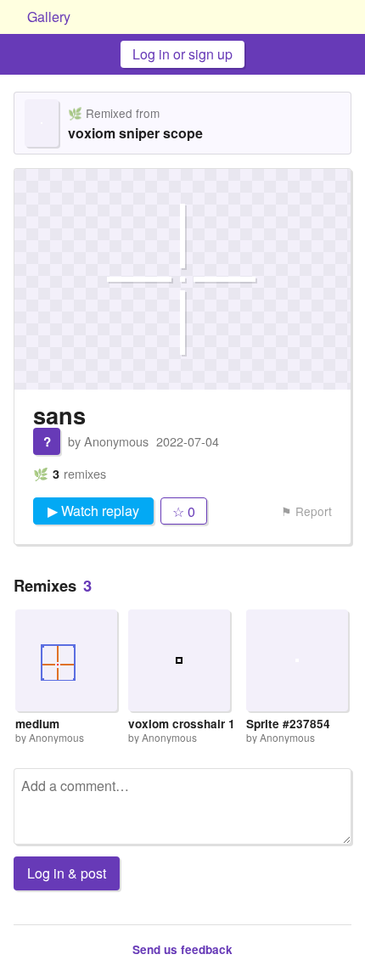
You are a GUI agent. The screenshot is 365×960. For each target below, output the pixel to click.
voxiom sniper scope (135, 133)
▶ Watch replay (93, 510)
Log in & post (66, 873)
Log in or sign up (182, 54)
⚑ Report (306, 510)
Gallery (48, 16)
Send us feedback (182, 949)
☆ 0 (183, 511)
